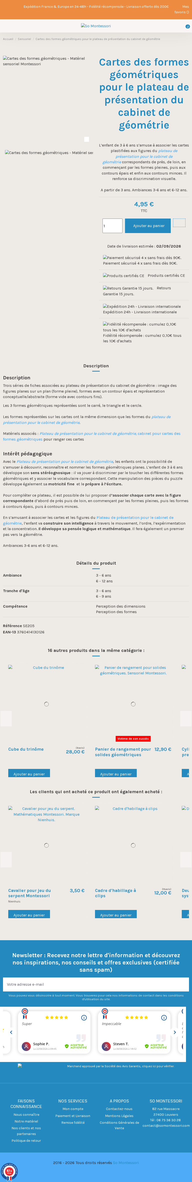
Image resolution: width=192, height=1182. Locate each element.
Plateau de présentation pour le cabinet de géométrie (88, 433)
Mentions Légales (119, 1116)
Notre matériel (26, 1121)
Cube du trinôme (26, 749)
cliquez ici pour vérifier (158, 1066)
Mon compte (72, 1109)
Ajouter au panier (148, 225)
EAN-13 (9, 632)
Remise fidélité (72, 1122)
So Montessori (126, 1162)
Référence (12, 625)
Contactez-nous (119, 1109)
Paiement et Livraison (72, 1116)
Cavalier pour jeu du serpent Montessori (29, 893)
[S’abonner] (185, 984)
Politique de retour (26, 1140)
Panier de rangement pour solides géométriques (123, 752)
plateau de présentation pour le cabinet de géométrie (140, 156)
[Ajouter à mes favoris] (179, 223)
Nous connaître (26, 1114)
